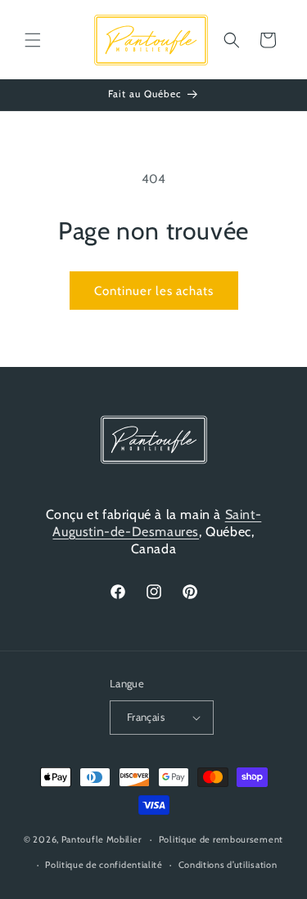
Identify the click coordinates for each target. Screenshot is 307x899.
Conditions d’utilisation (228, 864)
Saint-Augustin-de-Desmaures (156, 523)
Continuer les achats (154, 291)
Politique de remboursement (221, 839)
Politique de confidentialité (104, 864)
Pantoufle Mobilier (101, 839)
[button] (33, 40)
